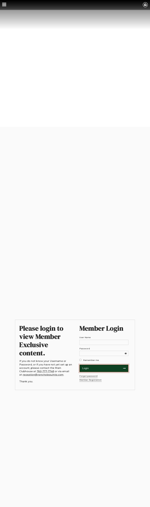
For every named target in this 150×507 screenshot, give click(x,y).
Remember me (91, 360)
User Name (85, 337)
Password (84, 348)
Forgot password (88, 376)
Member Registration (90, 380)
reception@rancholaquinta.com (43, 374)
